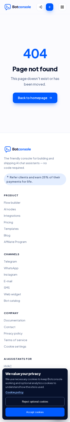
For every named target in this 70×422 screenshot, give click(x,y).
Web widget (12, 294)
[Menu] (62, 7)
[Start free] (49, 7)
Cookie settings (15, 346)
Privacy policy (13, 333)
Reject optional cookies (35, 401)
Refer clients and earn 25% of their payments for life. (33, 179)
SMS (7, 287)
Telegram (10, 261)
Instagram (10, 274)
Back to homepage (32, 98)
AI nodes (10, 209)
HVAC (8, 366)
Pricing (8, 222)
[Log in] (40, 7)
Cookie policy (14, 392)
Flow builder (12, 202)
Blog (7, 235)
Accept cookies (35, 412)
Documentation (14, 320)
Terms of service (15, 340)
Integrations (12, 215)
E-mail (8, 281)
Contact (9, 327)
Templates (11, 228)
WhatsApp (11, 268)
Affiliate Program (15, 241)
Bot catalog (12, 300)
